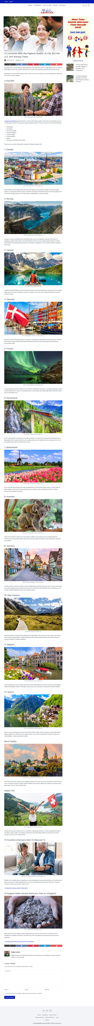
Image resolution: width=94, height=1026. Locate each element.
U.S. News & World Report (11, 121)
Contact (11, 1)
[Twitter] (86, 5)
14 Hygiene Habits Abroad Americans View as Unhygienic (19, 941)
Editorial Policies (49, 1017)
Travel (55, 5)
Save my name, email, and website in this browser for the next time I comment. (24, 993)
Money (30, 5)
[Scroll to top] (90, 1019)
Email (26, 989)
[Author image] (5, 60)
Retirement (37, 5)
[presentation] (69, 67)
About (6, 1)
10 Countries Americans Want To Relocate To (16, 888)
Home (57, 1017)
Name (7, 989)
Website (47, 989)
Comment (8, 971)
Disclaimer (45, 1015)
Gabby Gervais (11, 60)
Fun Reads (62, 5)
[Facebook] (83, 5)
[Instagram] (88, 5)
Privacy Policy (52, 1015)
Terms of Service (39, 1017)
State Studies (47, 5)
